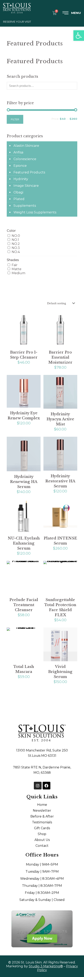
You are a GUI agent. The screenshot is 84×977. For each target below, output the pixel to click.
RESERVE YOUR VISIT (17, 21)
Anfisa (18, 152)
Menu (76, 13)
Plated (18, 199)
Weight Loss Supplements (34, 212)
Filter (15, 119)
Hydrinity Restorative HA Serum (60, 481)
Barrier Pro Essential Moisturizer (60, 357)
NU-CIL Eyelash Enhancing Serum (24, 543)
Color (11, 231)
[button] (78, 35)
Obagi (18, 192)
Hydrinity (20, 179)
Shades (13, 260)
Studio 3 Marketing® (46, 966)
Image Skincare (26, 186)
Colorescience (24, 159)
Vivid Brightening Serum (60, 671)
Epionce (20, 166)
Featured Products (29, 172)
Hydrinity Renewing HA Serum (23, 481)
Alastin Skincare (26, 146)
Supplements (24, 206)
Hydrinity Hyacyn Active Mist (60, 419)
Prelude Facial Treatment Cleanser (23, 605)
